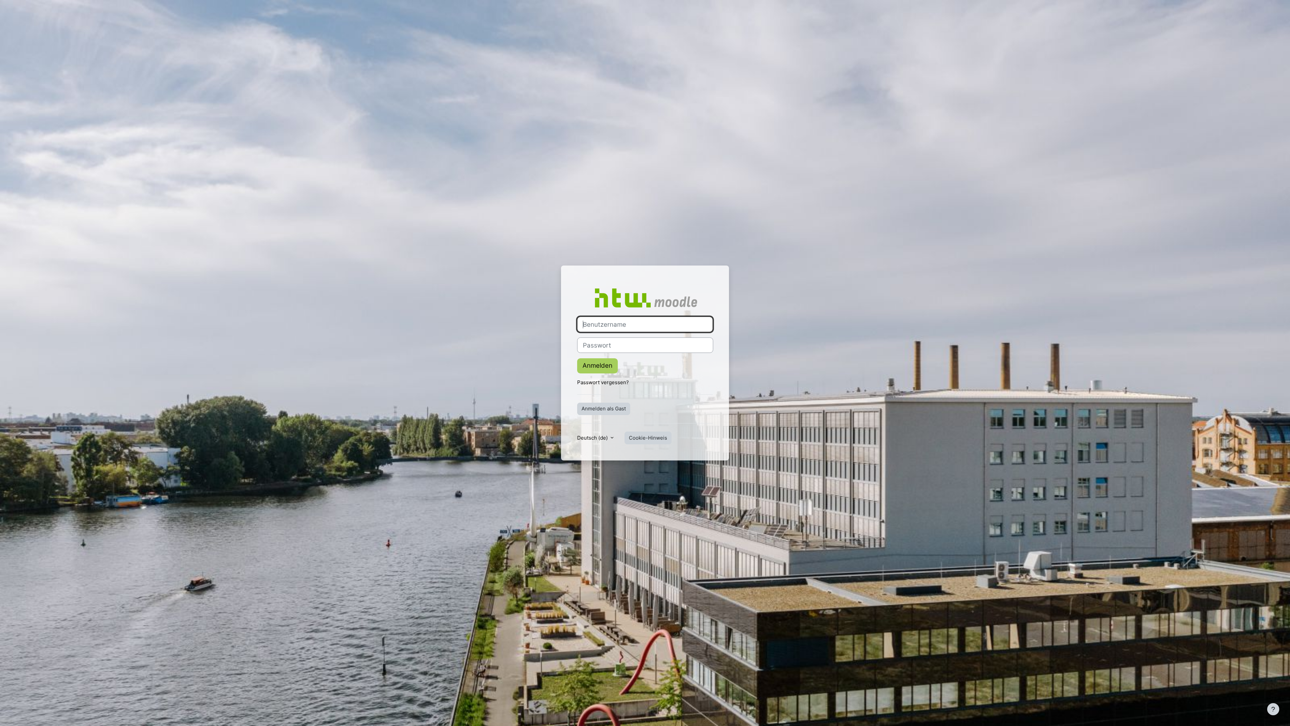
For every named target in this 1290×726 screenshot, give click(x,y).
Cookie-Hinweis (648, 438)
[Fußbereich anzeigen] (1273, 709)
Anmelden (597, 365)
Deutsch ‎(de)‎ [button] (593, 438)
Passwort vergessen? (603, 382)
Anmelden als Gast (604, 408)
